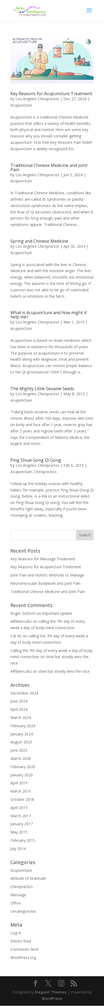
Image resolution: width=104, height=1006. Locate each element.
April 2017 (18, 807)
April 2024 (18, 709)
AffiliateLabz (21, 621)
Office (15, 903)
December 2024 (24, 693)
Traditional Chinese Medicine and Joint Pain (48, 167)
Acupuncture (21, 105)
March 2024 (20, 717)
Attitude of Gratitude (28, 878)
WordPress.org (23, 957)
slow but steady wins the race (64, 671)
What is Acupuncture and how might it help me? (48, 315)
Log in (15, 932)
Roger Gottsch (22, 613)
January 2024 (21, 733)
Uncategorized (22, 911)
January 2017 (21, 823)
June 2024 (18, 701)
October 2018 (22, 799)
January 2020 (21, 774)
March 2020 (20, 758)
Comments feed (24, 949)
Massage (18, 894)
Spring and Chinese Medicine (39, 241)
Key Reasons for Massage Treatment (42, 558)
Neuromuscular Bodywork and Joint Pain (45, 583)
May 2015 (18, 832)
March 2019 (20, 791)
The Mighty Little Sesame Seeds (42, 389)
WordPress (52, 998)
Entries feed (20, 941)
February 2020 (22, 766)
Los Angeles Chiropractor (37, 98)
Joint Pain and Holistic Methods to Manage (47, 575)
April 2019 (18, 782)
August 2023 (21, 741)
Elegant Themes (51, 992)
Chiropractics (45, 471)
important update (57, 613)
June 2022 (18, 750)
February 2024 (22, 725)
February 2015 (22, 840)
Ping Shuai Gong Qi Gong (35, 460)
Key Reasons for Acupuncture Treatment (51, 93)
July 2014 (18, 848)
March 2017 (20, 815)
